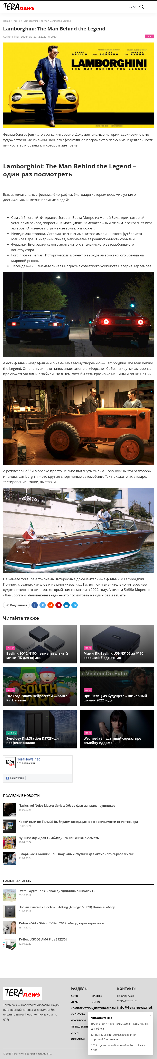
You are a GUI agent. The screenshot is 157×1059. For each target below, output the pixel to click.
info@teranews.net (135, 1007)
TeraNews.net (28, 759)
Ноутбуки (78, 1020)
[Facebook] (34, 605)
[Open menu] (150, 7)
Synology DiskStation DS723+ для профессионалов (33, 740)
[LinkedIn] (66, 605)
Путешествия (81, 1026)
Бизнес (12, 732)
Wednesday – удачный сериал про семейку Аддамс (112, 740)
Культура (78, 1014)
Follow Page (15, 778)
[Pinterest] (58, 605)
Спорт (75, 1032)
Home (6, 20)
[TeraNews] (18, 7)
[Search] (141, 7)
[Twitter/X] (42, 605)
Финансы (78, 1039)
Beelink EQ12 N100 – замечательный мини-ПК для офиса (37, 655)
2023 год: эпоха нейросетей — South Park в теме (37, 698)
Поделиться (18, 605)
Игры (74, 1002)
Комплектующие (84, 1008)
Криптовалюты (104, 1008)
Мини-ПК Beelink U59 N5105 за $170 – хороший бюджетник (115, 655)
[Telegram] (74, 605)
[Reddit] (50, 605)
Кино (17, 20)
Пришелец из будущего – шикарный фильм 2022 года (115, 698)
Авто (74, 996)
